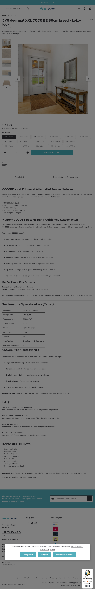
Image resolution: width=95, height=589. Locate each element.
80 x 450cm (55, 146)
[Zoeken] (27, 8)
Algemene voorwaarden (58, 583)
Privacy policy (73, 583)
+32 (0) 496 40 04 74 (11, 534)
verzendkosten (36, 578)
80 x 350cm (25, 146)
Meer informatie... (77, 546)
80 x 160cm (83, 137)
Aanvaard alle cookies (64, 555)
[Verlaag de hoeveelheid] (4, 152)
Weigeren (44, 555)
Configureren (28, 555)
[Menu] (78, 8)
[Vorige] (17, 78)
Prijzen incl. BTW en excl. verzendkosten (15, 128)
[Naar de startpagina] (47, 8)
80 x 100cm (38, 137)
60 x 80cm (9, 137)
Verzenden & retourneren (70, 586)
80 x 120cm (53, 137)
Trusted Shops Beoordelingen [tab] (66, 177)
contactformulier (8, 565)
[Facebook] (28, 524)
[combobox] (14, 8)
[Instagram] (35, 524)
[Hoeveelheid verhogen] (27, 152)
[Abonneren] (89, 498)
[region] (47, 78)
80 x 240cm (55, 141)
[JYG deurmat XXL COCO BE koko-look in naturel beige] (53, 79)
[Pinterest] (31, 524)
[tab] (20, 177)
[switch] (87, 586)
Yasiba (22, 584)
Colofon (52, 549)
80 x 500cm (70, 146)
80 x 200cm (24, 141)
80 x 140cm (69, 137)
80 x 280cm (9, 146)
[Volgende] (88, 78)
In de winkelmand (51, 152)
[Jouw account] (84, 8)
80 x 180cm (9, 141)
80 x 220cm (40, 141)
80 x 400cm (40, 146)
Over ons (44, 583)
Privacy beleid (44, 549)
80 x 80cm (24, 137)
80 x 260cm (70, 141)
